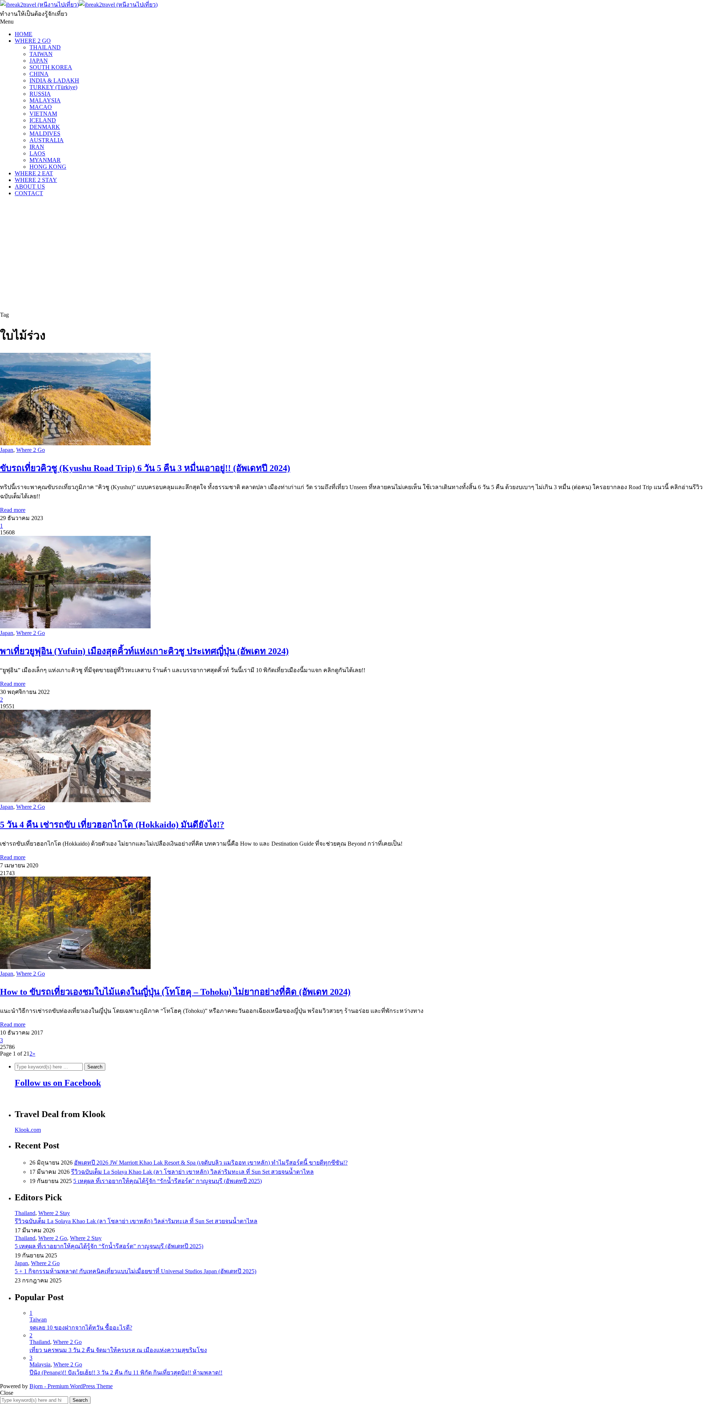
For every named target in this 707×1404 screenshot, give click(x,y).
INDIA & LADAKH (54, 80)
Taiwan (38, 1319)
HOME (23, 34)
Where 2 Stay (54, 1213)
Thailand (25, 1213)
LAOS (37, 153)
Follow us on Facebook (58, 1083)
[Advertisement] (353, 254)
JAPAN (38, 60)
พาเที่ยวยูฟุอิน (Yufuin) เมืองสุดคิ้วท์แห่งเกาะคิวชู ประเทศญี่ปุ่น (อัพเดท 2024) (144, 651)
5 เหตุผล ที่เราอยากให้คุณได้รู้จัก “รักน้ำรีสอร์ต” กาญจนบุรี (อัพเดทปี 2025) (167, 1181)
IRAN (36, 147)
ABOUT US (30, 186)
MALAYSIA (45, 100)
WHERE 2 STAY (36, 180)
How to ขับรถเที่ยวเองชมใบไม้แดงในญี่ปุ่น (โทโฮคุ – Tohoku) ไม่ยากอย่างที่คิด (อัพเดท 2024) (175, 992)
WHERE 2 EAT (34, 173)
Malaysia (39, 1364)
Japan (6, 450)
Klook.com (28, 1130)
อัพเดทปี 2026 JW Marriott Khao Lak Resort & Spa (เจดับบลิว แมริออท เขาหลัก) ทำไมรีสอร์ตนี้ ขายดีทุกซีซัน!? (211, 1162)
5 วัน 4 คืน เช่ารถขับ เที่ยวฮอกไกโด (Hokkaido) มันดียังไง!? (112, 824)
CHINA (39, 74)
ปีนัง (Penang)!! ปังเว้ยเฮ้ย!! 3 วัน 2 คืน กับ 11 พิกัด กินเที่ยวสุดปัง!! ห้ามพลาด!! (125, 1372)
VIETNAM (43, 113)
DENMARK (44, 127)
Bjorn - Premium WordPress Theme (71, 1386)
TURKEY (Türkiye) (53, 87)
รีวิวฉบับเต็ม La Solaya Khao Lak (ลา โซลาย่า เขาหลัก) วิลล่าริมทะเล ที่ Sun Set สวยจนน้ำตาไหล (192, 1172)
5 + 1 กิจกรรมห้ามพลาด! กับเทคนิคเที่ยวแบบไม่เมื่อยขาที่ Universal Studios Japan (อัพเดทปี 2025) (135, 1271)
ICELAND (42, 120)
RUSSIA (40, 94)
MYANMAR (45, 160)
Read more (12, 510)
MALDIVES (44, 133)
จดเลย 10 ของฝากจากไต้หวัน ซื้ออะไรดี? (80, 1327)
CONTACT (29, 193)
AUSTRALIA (46, 140)
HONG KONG (47, 167)
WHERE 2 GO (33, 41)
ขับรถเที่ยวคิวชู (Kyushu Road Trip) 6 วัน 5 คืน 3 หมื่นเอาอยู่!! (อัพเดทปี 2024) (145, 468)
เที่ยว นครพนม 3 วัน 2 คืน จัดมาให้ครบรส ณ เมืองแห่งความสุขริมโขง (118, 1350)
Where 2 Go (30, 450)
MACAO (40, 107)
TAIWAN (41, 54)
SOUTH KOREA (50, 67)
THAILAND (45, 47)
